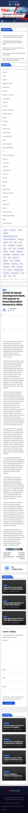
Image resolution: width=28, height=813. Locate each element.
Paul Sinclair (19, 266)
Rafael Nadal (6, 273)
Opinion (5, 200)
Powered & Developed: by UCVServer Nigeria (13, 799)
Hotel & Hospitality (7, 144)
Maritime (5, 178)
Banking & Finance (8, 83)
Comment (5, 640)
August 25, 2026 (9, 729)
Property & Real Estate (9, 215)
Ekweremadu (21, 248)
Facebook (12, 251)
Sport (4, 219)
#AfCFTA (5, 230)
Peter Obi (10, 269)
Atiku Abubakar (11, 245)
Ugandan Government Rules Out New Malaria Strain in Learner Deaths (13, 589)
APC (11, 242)
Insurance (5, 159)
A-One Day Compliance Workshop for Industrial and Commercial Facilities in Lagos (13, 42)
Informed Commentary (8, 155)
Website (5, 686)
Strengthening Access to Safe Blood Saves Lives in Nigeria (13, 620)
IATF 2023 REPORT (8, 147)
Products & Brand (7, 212)
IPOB (5, 257)
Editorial (5, 117)
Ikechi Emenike (7, 254)
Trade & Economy (7, 223)
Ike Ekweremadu (15, 254)
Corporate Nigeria (7, 113)
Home (2, 802)
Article (4, 76)
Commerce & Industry (8, 110)
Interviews (5, 166)
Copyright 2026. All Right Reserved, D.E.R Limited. (14, 797)
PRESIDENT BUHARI (18, 269)
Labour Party (16, 257)
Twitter (5, 276)
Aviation (5, 79)
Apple (15, 242)
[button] (25, 21)
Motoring (5, 181)
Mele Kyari (6, 260)
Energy (4, 125)
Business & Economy (8, 94)
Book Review (6, 87)
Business (5, 91)
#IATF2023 (6, 233)
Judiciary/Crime (7, 170)
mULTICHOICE (6, 263)
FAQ (23, 806)
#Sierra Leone (20, 239)
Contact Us (3, 809)
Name (4, 669)
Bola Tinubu (19, 245)
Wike (14, 276)
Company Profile (8, 802)
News (4, 185)
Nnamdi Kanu (14, 263)
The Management (4, 806)
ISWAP (9, 257)
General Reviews (7, 136)
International (6, 162)
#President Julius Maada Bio (9, 239)
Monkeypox (17, 260)
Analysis (5, 72)
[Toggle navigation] (14, 21)
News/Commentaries (8, 193)
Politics (4, 208)
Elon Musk (6, 251)
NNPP (21, 263)
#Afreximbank (13, 230)
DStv (10, 248)
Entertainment (6, 128)
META (11, 260)
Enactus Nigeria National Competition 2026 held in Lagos (13, 776)
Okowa (13, 266)
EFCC (14, 248)
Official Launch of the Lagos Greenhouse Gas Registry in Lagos (13, 759)
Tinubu (22, 273)
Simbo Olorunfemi (15, 273)
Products (11, 806)
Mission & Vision (16, 802)
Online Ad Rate (17, 806)
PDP (4, 269)
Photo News (6, 204)
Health (4, 140)
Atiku (5, 245)
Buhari (5, 248)
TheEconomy (13, 308)
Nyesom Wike (6, 266)
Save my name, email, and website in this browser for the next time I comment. (13, 698)
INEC (23, 254)
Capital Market (6, 98)
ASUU (20, 242)
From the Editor (7, 132)
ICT (4, 151)
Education (5, 121)
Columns (5, 106)
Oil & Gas (5, 196)
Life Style (5, 174)
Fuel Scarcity (19, 251)
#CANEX (20, 230)
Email (4, 678)
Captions (5, 102)
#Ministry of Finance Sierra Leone (10, 236)
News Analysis (6, 189)
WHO (10, 276)
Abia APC (5, 242)
